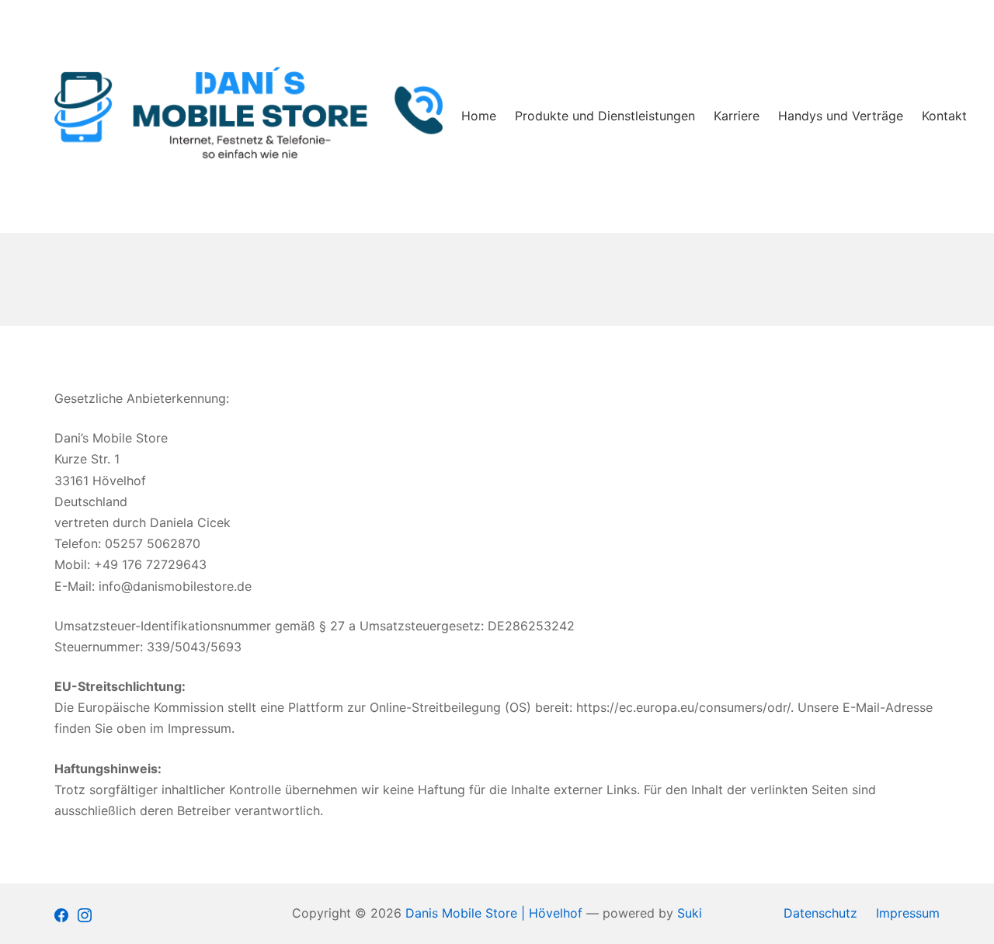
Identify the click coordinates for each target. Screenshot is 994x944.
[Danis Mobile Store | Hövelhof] (248, 117)
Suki (689, 913)
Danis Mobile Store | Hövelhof (493, 913)
